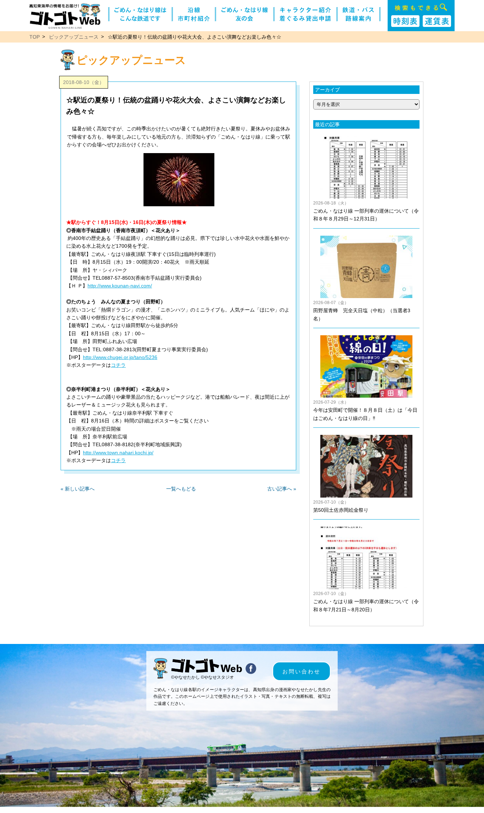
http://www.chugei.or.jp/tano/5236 (120, 357)
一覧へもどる (181, 489)
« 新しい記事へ (78, 489)
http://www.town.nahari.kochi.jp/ (118, 452)
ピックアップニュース (74, 37)
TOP (34, 37)
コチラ (118, 365)
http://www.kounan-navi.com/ (120, 285)
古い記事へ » (281, 489)
